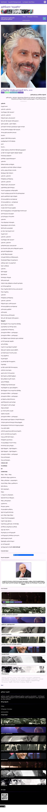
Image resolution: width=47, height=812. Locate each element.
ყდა (31, 681)
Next (2, 685)
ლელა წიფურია (13, 680)
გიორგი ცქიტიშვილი (29, 677)
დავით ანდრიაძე (5, 679)
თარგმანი (20, 92)
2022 (2, 92)
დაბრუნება (4, 604)
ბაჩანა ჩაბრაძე (13, 92)
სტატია (27, 682)
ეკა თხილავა (12, 678)
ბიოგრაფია (15, 677)
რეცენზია (11, 681)
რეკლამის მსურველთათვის (14, 2)
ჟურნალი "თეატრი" (11, 6)
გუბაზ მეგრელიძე (36, 677)
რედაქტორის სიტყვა (35, 680)
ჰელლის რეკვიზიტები (7, 634)
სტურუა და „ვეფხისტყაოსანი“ (8, 624)
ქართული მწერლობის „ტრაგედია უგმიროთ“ (12, 644)
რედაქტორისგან (5, 654)
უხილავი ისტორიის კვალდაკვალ (9, 663)
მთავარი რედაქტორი (26, 680)
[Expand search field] (44, 18)
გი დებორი (23, 677)
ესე (16, 679)
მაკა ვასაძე (18, 680)
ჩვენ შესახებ (4, 2)
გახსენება (19, 677)
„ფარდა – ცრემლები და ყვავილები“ (10, 614)
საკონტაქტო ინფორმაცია (28, 2)
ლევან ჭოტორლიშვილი (6, 680)
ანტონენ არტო (4, 677)
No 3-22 (7, 92)
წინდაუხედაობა (5, 673)
